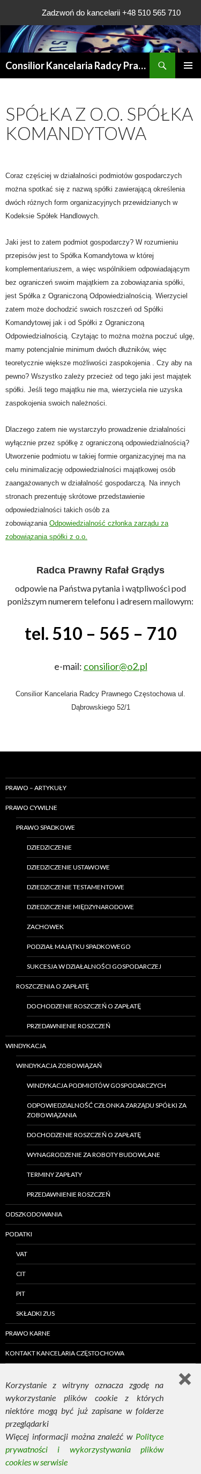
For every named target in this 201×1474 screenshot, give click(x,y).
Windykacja (25, 1046)
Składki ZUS (35, 1313)
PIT (20, 1293)
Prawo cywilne (31, 808)
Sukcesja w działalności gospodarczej (94, 966)
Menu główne (188, 65)
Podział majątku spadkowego (79, 946)
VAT (21, 1254)
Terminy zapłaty (54, 1174)
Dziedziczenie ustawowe (68, 867)
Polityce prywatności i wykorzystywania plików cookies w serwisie (84, 1449)
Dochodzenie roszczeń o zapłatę (84, 1006)
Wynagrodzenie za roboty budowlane (93, 1155)
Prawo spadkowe (45, 827)
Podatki (18, 1234)
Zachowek (45, 927)
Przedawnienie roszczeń (68, 1026)
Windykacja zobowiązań (59, 1066)
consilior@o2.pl (115, 666)
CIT (21, 1274)
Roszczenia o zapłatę (52, 986)
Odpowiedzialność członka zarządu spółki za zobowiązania (107, 1110)
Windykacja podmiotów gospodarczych (96, 1085)
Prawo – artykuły (35, 788)
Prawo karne (27, 1333)
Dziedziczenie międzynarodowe (80, 907)
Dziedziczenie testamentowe (75, 887)
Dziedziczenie (49, 847)
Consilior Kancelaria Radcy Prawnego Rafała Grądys (77, 65)
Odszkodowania (33, 1214)
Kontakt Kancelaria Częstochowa (64, 1353)
